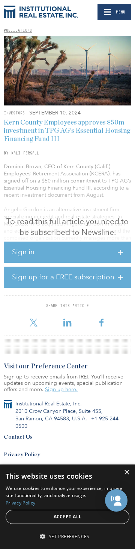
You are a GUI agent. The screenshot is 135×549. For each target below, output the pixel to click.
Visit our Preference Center (46, 366)
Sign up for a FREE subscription (63, 277)
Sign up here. (61, 389)
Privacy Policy (22, 454)
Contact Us (18, 437)
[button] (116, 500)
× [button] (126, 472)
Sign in (23, 252)
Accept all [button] (68, 516)
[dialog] (67, 506)
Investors (14, 113)
